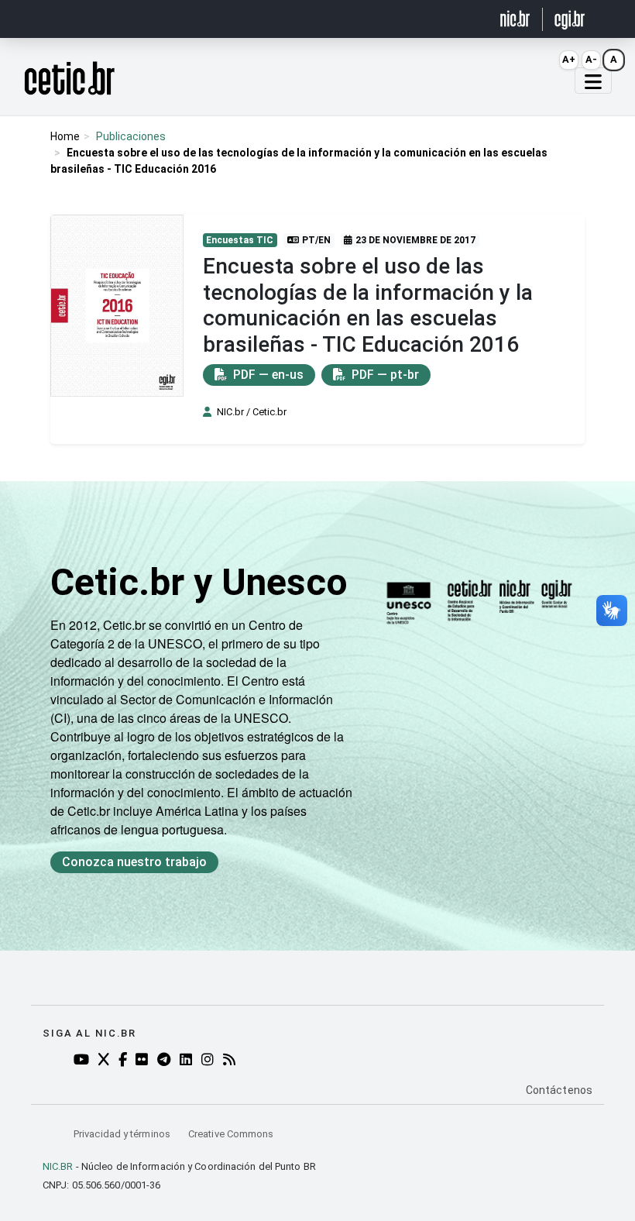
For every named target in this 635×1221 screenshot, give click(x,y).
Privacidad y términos (123, 1134)
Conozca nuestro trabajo (134, 862)
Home (65, 136)
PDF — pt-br (383, 374)
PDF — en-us (267, 374)
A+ (568, 59)
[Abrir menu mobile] (593, 80)
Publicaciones (131, 136)
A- (591, 59)
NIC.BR (58, 1166)
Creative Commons (230, 1134)
